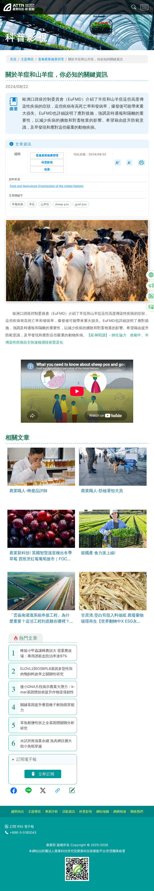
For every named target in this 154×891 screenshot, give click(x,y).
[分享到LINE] (28, 790)
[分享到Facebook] (13, 790)
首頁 (13, 59)
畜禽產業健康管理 (51, 59)
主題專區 (27, 59)
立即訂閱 (46, 774)
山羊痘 (45, 204)
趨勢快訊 (17, 811)
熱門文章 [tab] (28, 638)
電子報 (29, 826)
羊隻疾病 (17, 204)
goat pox (81, 204)
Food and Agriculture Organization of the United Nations (46, 186)
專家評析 (51, 811)
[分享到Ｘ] (43, 791)
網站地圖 (102, 811)
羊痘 (32, 204)
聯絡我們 (136, 811)
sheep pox (62, 204)
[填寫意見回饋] (72, 791)
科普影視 (47, 162)
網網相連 (119, 811)
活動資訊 (68, 811)
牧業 (47, 169)
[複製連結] (57, 790)
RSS (20, 826)
